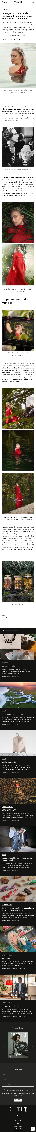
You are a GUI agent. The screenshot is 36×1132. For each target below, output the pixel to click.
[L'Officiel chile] (18, 2)
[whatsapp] (17, 39)
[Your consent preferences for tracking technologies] (33, 1129)
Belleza (5, 10)
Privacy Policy (18, 1095)
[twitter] (14, 39)
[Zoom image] (18, 147)
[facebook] (5, 39)
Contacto (18, 1123)
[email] (3, 39)
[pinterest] (8, 39)
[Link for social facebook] (14, 1116)
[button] (32, 584)
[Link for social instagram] (18, 1116)
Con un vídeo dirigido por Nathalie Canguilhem (18, 363)
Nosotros (18, 1120)
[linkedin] (11, 39)
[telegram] (19, 39)
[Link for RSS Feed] (22, 1116)
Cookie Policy (18, 1129)
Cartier (17, 120)
